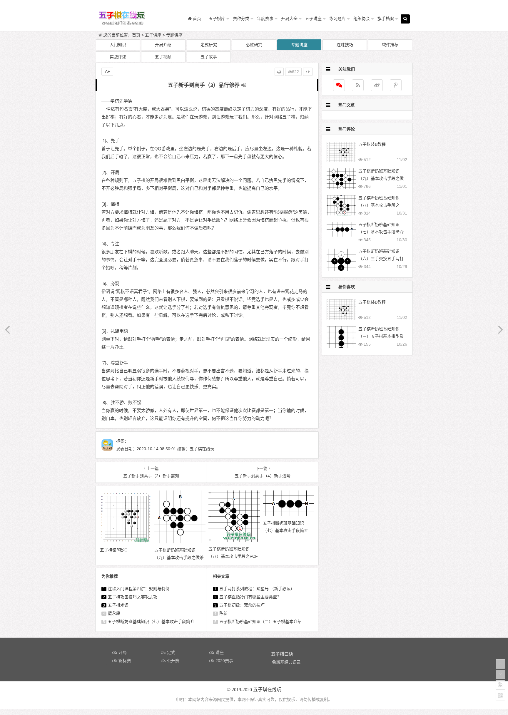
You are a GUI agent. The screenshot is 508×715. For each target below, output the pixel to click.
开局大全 (289, 18)
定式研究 (208, 44)
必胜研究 (254, 44)
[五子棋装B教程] (125, 541)
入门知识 (118, 44)
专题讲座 (174, 35)
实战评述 (118, 56)
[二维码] (500, 695)
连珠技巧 (345, 44)
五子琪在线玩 (267, 689)
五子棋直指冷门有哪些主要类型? (249, 597)
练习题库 (337, 18)
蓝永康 (114, 613)
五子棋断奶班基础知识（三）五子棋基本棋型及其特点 (381, 336)
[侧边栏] (308, 72)
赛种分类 (241, 18)
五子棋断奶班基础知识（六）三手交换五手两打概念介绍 (381, 258)
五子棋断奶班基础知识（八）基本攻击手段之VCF (379, 205)
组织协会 (361, 18)
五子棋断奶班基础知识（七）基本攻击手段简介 (151, 621)
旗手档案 (385, 18)
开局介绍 (163, 44)
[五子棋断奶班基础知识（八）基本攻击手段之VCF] (234, 540)
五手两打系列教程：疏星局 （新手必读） (257, 588)
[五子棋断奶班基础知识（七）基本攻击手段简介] (288, 515)
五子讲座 (313, 18)
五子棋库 (217, 18)
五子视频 (163, 56)
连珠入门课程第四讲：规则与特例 (139, 588)
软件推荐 (390, 44)
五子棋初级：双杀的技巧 (242, 605)
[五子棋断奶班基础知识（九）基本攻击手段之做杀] (180, 542)
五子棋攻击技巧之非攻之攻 (132, 597)
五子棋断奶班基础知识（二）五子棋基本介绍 (260, 621)
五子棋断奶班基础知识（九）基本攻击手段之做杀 (381, 178)
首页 (136, 35)
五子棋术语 (118, 605)
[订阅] (358, 85)
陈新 (223, 613)
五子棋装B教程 (372, 144)
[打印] (279, 72)
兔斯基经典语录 (286, 662)
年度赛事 (265, 18)
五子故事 (208, 56)
